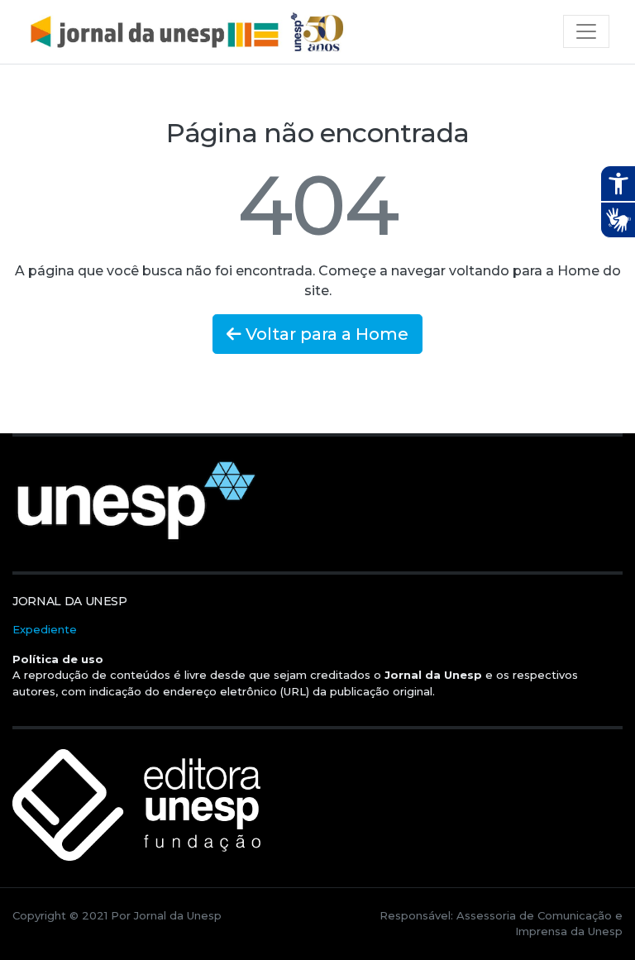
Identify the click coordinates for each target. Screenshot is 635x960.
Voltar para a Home (324, 334)
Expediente (44, 629)
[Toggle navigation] (586, 31)
